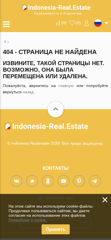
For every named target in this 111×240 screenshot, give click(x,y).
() (64, 22)
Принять (55, 229)
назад (28, 92)
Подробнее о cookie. (28, 220)
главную (66, 85)
